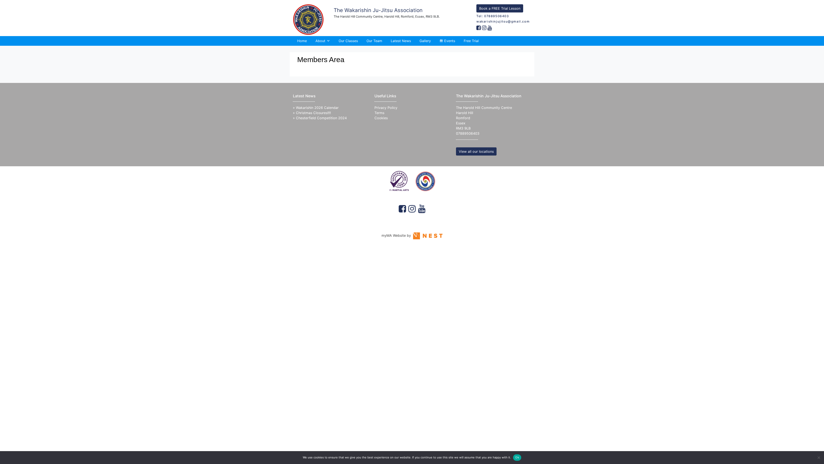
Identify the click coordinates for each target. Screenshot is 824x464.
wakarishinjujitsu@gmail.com (503, 21)
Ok (517, 457)
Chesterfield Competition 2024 (321, 118)
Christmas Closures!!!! (313, 113)
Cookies (381, 118)
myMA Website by (397, 235)
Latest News (401, 41)
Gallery (425, 41)
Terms (379, 113)
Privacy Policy (385, 107)
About (320, 41)
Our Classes (348, 41)
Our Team (374, 41)
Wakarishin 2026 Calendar (317, 107)
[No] (818, 457)
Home (302, 41)
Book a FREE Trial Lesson (499, 8)
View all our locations (476, 151)
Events (449, 41)
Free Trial (471, 41)
